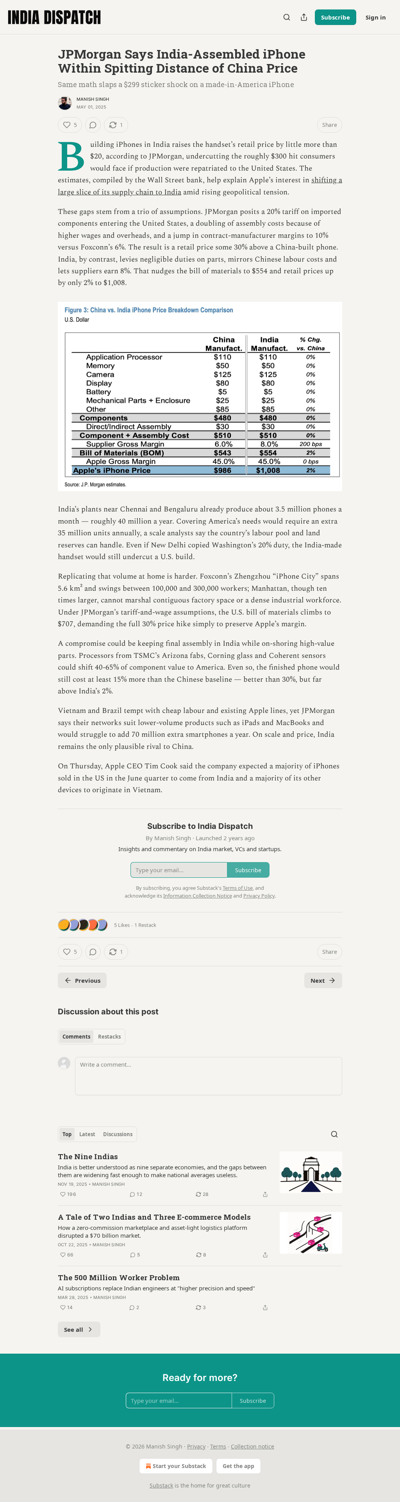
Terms (218, 1446)
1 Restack (145, 924)
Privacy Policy (259, 895)
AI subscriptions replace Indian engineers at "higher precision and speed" (156, 1288)
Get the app (238, 1466)
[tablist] (91, 1036)
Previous (87, 980)
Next (318, 980)
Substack (161, 1485)
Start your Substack (179, 1466)
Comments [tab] (76, 1036)
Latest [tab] (87, 1134)
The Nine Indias (88, 1156)
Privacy (196, 1446)
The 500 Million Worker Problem (119, 1277)
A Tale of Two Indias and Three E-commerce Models (154, 1217)
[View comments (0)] (93, 125)
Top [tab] (66, 1134)
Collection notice (252, 1446)
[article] (200, 1175)
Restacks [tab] (109, 1036)
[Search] (287, 17)
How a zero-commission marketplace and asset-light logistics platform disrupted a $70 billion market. (152, 1231)
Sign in (376, 17)
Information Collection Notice (197, 895)
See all (73, 1329)
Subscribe (335, 17)
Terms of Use (238, 887)
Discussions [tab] (117, 1134)
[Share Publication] (304, 17)
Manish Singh (93, 99)
